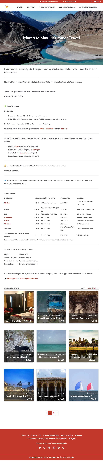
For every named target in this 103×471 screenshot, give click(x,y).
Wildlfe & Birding (46, 7)
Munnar (64, 129)
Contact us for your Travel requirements (51, 443)
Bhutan (7, 203)
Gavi (17, 146)
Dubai (6, 220)
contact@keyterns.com (50, 1)
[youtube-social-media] (63, 448)
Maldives (7, 224)
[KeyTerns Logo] (7, 7)
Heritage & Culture (66, 7)
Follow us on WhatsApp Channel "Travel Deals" (47, 439)
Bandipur (36, 150)
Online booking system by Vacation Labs (44, 457)
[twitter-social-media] (44, 448)
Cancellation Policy (51, 435)
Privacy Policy (67, 435)
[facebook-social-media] (40, 448)
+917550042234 (70, 1)
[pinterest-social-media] (54, 448)
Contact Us (36, 435)
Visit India (30, 7)
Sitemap (78, 435)
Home (19, 7)
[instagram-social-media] (59, 448)
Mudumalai (23, 153)
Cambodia (8, 217)
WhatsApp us (12, 278)
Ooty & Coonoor (46, 129)
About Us (25, 435)
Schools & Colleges (88, 7)
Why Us (72, 439)
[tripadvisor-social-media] (49, 448)
